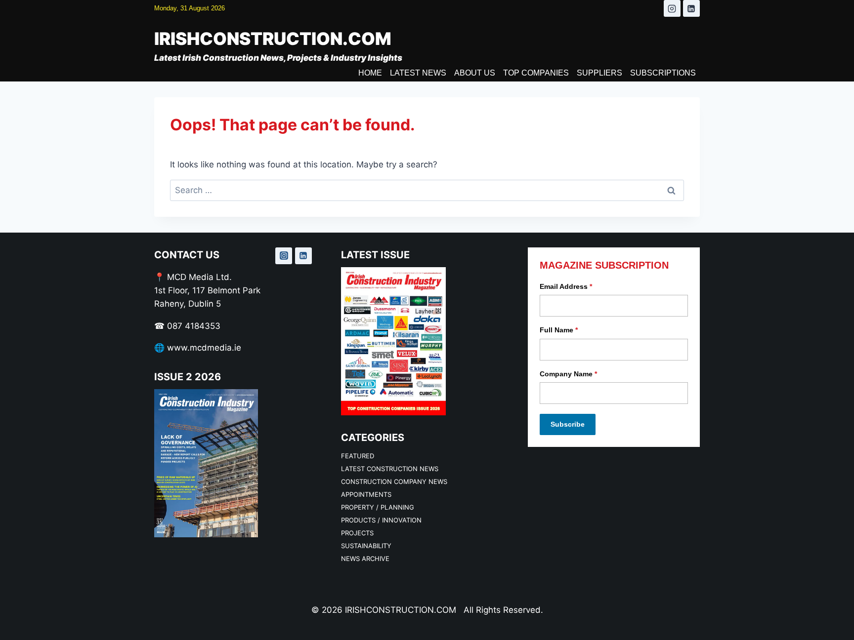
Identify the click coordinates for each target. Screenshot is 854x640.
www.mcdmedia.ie (204, 348)
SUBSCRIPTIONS (663, 73)
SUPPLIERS (599, 73)
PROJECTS (357, 533)
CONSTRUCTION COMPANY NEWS (394, 481)
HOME (370, 73)
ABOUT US (474, 73)
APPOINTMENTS (366, 494)
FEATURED (357, 456)
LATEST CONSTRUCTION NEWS (389, 469)
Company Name (568, 374)
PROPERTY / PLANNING (377, 507)
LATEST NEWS (418, 73)
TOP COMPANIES (536, 73)
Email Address (566, 286)
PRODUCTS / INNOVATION (381, 520)
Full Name (559, 330)
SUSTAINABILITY (366, 546)
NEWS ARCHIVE (365, 558)
